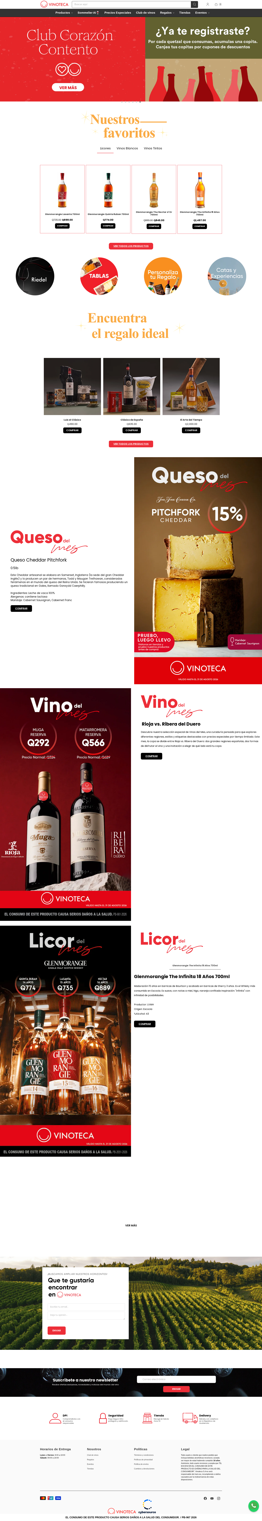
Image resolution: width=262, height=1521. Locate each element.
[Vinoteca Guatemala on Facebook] (205, 1498)
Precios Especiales (117, 12)
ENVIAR (56, 1330)
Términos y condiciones (144, 1455)
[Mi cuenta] (207, 4)
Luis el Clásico (72, 420)
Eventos (201, 12)
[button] (122, 101)
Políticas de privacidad (143, 1460)
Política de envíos (141, 1464)
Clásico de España (132, 420)
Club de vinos (145, 12)
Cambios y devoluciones (144, 1469)
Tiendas (184, 12)
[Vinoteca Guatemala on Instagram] (218, 1498)
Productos (62, 12)
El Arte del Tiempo (191, 420)
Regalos (166, 12)
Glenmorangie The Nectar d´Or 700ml (154, 213)
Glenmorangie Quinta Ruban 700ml (108, 214)
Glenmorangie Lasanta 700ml (62, 214)
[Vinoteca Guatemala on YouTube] (212, 1498)
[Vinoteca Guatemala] (54, 4)
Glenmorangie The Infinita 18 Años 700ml (200, 213)
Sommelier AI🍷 (89, 12)
